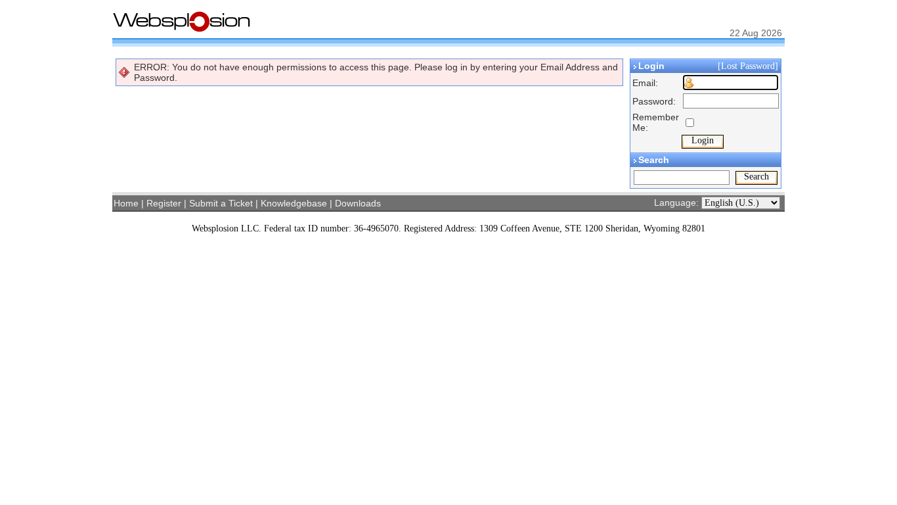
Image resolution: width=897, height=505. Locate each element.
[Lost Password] (749, 66)
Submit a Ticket (221, 203)
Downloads (358, 203)
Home (126, 203)
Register (163, 203)
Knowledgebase (294, 203)
